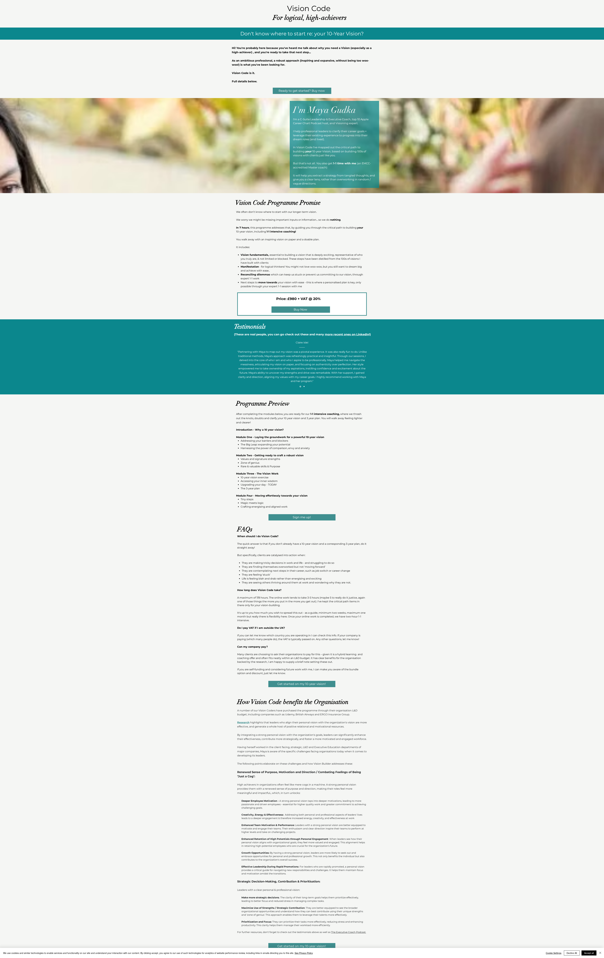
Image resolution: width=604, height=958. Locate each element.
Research (243, 722)
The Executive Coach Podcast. (348, 932)
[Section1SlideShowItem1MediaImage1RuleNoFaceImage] (300, 386)
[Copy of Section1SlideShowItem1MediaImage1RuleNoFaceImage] (304, 386)
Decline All (572, 953)
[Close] (600, 952)
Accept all (589, 953)
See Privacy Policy (304, 953)
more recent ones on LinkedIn (347, 334)
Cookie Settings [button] (553, 953)
